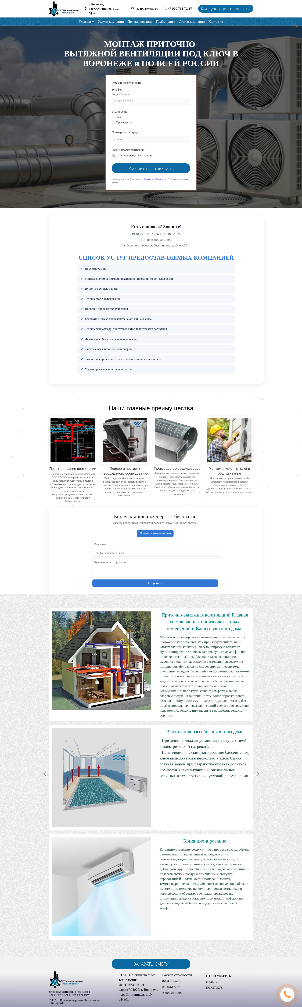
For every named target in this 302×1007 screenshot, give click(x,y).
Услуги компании (111, 21)
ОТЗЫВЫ (213, 982)
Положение (149, 179)
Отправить (155, 583)
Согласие (160, 179)
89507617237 (171, 987)
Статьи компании (192, 21)
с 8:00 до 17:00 (172, 992)
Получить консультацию (155, 533)
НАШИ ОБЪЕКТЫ (219, 976)
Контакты (215, 21)
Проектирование (140, 21)
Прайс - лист (165, 21)
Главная (85, 21)
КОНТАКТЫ (215, 987)
